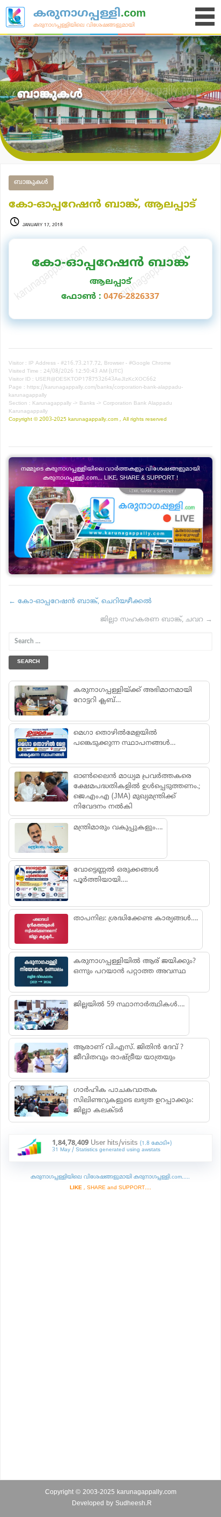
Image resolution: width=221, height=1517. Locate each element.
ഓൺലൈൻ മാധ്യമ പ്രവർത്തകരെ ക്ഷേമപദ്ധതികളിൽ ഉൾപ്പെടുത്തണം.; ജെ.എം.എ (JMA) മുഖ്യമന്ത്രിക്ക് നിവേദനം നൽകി (136, 791)
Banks (87, 403)
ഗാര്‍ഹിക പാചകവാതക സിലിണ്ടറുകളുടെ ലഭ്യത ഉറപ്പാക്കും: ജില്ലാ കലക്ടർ (133, 1100)
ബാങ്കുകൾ (31, 183)
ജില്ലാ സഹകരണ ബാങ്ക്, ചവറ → (156, 619)
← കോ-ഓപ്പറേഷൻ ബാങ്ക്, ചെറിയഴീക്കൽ (80, 601)
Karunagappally (51, 403)
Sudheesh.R (133, 1504)
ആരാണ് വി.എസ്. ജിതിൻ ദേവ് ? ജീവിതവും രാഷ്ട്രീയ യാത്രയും (128, 1052)
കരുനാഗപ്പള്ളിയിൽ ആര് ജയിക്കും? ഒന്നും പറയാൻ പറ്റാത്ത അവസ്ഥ (134, 966)
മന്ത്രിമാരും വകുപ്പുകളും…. (118, 827)
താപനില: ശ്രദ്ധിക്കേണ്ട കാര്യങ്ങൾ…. (135, 918)
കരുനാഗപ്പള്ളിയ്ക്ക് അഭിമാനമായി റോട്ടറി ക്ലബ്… (132, 695)
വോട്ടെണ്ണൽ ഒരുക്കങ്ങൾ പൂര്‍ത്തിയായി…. (116, 875)
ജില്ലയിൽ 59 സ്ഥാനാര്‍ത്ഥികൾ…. (129, 1004)
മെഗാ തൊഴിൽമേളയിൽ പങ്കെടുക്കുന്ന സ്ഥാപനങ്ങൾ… (124, 738)
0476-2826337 (131, 297)
